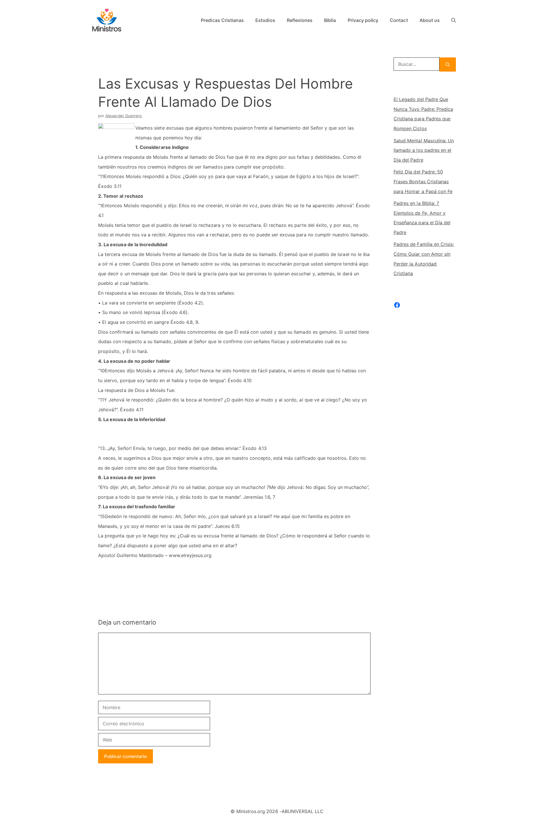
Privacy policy (363, 20)
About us (430, 20)
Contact (399, 20)
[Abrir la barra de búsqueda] (454, 20)
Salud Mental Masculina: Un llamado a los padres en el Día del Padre (424, 150)
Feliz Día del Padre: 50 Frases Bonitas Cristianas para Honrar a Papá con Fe (423, 181)
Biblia (330, 20)
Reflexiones (300, 20)
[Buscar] (447, 64)
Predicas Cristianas (222, 20)
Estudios (265, 20)
